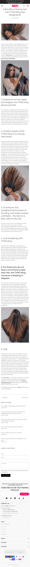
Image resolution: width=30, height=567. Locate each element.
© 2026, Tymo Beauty (13, 564)
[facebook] (6, 498)
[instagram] (10, 498)
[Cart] (28, 6)
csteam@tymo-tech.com (9, 506)
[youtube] (19, 498)
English (20, 552)
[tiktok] (23, 498)
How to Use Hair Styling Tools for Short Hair (11, 427)
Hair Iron (3, 531)
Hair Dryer (3, 529)
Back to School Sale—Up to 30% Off (15, 2)
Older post (4, 397)
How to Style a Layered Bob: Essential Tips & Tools (13, 406)
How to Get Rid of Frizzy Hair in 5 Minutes (11, 432)
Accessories (4, 534)
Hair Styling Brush (5, 524)
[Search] (24, 5)
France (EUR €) (9, 552)
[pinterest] (15, 498)
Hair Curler (3, 526)
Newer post (25, 397)
